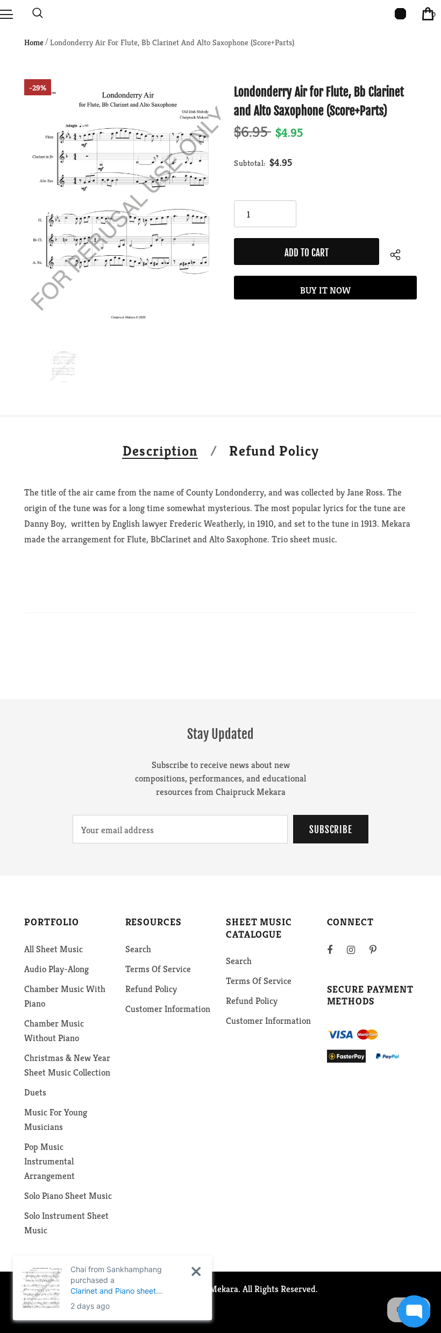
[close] (196, 1271)
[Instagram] (356, 949)
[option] (122, 206)
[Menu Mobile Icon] (6, 13)
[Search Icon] (37, 13)
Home (34, 42)
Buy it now (325, 290)
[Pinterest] (379, 949)
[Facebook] (336, 949)
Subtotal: (250, 163)
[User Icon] (400, 13)
